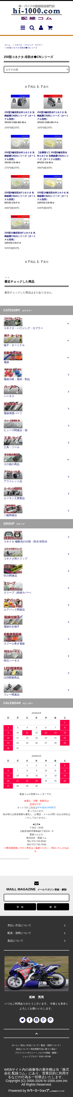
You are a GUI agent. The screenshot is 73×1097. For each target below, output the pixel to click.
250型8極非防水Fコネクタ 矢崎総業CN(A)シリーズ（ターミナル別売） (20, 196)
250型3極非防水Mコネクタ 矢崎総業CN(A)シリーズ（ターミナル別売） (20, 156)
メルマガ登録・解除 (47, 1053)
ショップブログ (29, 1056)
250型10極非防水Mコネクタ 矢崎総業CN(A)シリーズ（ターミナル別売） (53, 196)
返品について (22, 1049)
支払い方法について (29, 1045)
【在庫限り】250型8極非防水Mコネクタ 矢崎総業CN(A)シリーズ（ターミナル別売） (53, 156)
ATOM (48, 1056)
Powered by (17, 1091)
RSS (41, 1056)
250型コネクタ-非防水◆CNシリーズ (21, 48)
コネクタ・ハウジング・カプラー (28, 45)
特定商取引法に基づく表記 (43, 1049)
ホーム (7, 45)
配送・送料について (50, 1045)
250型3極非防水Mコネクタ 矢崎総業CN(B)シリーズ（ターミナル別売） (20, 115)
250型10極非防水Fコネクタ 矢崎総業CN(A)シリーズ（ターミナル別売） (20, 236)
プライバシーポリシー (25, 1053)
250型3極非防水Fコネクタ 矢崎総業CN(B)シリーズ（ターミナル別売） (53, 115)
